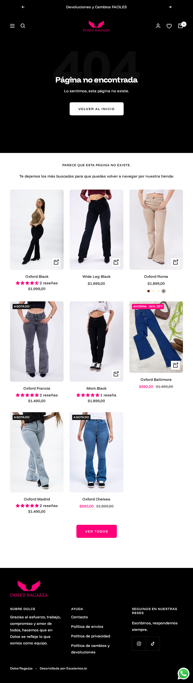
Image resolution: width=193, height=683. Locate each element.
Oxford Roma (156, 276)
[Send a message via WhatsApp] (183, 673)
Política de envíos (87, 626)
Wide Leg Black (96, 276)
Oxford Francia (36, 388)
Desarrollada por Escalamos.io (63, 668)
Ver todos (96, 531)
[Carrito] (180, 26)
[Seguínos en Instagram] (139, 643)
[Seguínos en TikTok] (153, 643)
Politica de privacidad (90, 636)
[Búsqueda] (23, 26)
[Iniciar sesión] (158, 26)
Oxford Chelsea (96, 499)
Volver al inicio (96, 109)
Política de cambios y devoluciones (90, 648)
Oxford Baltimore (156, 379)
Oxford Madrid (37, 499)
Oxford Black (37, 276)
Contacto (79, 617)
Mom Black (96, 388)
